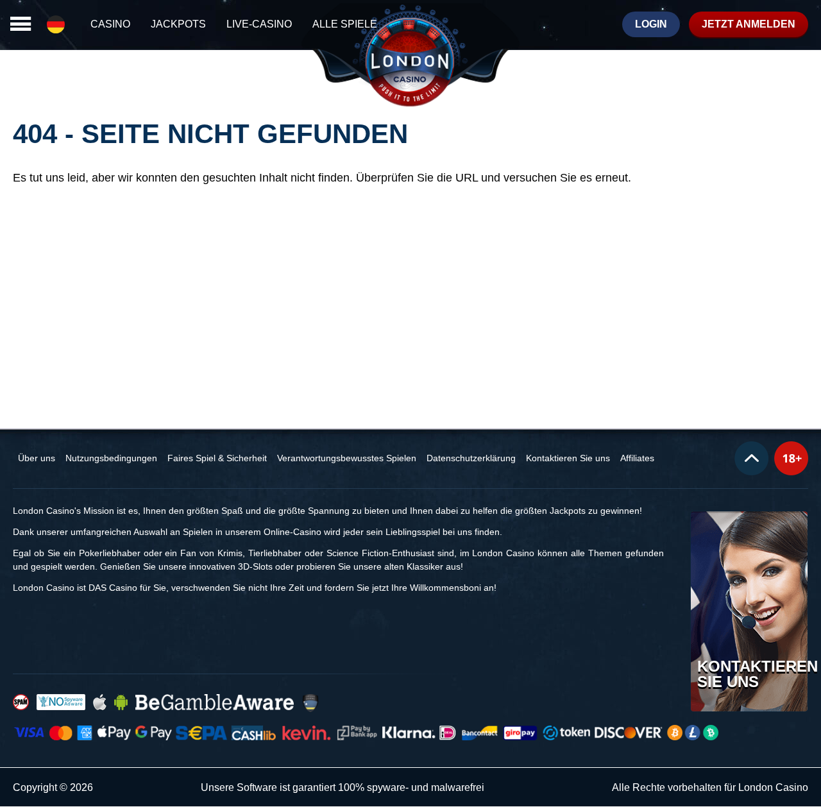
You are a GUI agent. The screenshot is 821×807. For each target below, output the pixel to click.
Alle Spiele (344, 24)
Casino (110, 24)
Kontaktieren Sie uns (568, 458)
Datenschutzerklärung (471, 458)
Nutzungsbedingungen (111, 458)
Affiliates (637, 458)
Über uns (36, 458)
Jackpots (178, 24)
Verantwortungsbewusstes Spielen (346, 458)
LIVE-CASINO (259, 24)
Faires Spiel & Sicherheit (217, 458)
